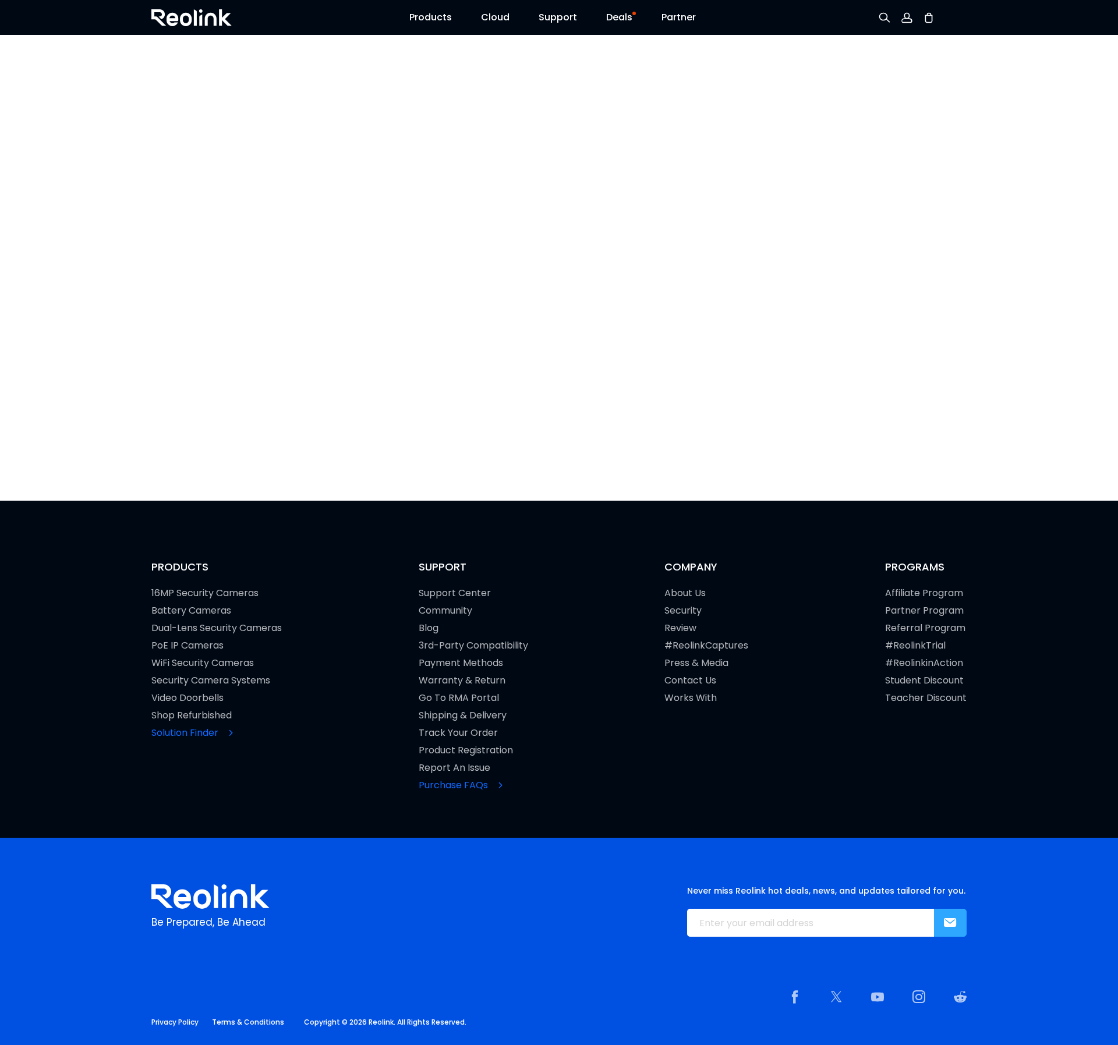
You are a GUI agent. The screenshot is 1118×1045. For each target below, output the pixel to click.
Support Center (455, 593)
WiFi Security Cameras (202, 663)
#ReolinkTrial (915, 645)
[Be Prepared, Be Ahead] (191, 16)
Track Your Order (458, 733)
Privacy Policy (175, 1022)
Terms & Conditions (248, 1022)
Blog (428, 628)
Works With (690, 698)
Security (683, 611)
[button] (430, 20)
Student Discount (924, 680)
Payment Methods (461, 663)
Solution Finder (186, 733)
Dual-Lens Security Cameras (216, 628)
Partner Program (924, 611)
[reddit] (960, 996)
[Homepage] (210, 896)
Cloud (495, 17)
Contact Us (690, 680)
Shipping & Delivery (463, 715)
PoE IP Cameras (187, 645)
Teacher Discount (926, 698)
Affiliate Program (924, 593)
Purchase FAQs (454, 785)
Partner (678, 17)
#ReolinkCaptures (706, 645)
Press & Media (696, 663)
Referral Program (925, 628)
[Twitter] (836, 996)
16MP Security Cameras (205, 593)
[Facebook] (794, 996)
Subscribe (950, 923)
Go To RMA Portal (459, 698)
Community (445, 611)
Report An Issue (454, 768)
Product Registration (466, 750)
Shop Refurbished (191, 715)
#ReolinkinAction (924, 663)
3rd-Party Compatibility (473, 645)
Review (680, 628)
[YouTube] (877, 996)
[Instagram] (918, 996)
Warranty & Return (462, 680)
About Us (685, 593)
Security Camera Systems (210, 680)
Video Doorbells (187, 698)
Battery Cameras (191, 611)
